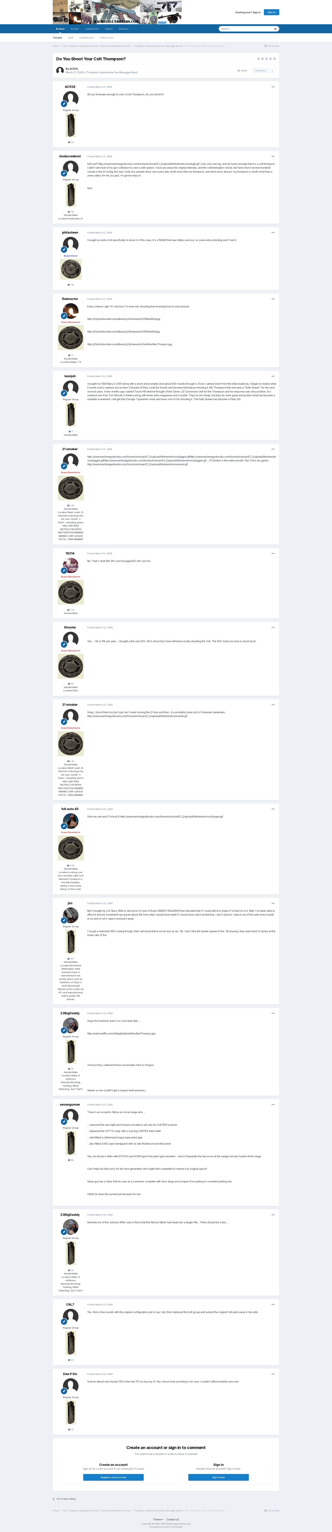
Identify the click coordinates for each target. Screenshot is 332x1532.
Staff (70, 37)
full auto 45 (70, 809)
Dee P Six (70, 1374)
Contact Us (173, 1519)
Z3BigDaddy (70, 1013)
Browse (60, 28)
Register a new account (113, 1477)
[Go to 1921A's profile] (71, 565)
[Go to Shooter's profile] (71, 639)
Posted (99, 86)
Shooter (70, 627)
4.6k (72, 865)
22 (72, 1360)
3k (71, 1068)
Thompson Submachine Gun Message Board (111, 72)
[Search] (275, 29)
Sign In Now (218, 1477)
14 (71, 1429)
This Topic (261, 28)
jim (70, 903)
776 (72, 610)
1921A (70, 553)
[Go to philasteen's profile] (71, 244)
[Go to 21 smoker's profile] (71, 461)
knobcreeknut (70, 156)
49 (72, 683)
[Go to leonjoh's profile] (71, 388)
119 (72, 211)
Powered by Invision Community (166, 1527)
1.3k (72, 505)
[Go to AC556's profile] (60, 71)
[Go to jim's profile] (71, 915)
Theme (157, 1519)
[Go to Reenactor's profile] (71, 311)
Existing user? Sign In (248, 12)
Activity (75, 28)
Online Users (107, 37)
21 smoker (70, 449)
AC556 (73, 68)
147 (72, 958)
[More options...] (273, 87)
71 (71, 355)
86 (72, 1160)
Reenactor (70, 299)
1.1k (72, 284)
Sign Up (272, 12)
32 (72, 142)
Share (243, 70)
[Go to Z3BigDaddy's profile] (71, 1025)
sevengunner (70, 1104)
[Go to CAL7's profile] (71, 1316)
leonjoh (70, 376)
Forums (57, 37)
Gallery (109, 28)
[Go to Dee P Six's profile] (71, 1386)
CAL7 (70, 1304)
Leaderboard (87, 37)
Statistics (123, 28)
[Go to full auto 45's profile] (71, 821)
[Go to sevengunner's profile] (71, 1116)
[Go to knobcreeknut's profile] (71, 168)
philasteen (70, 232)
